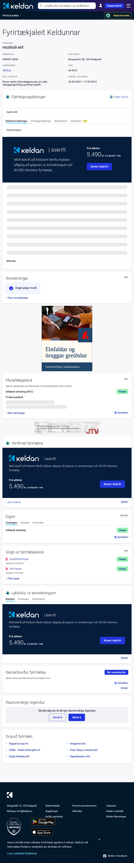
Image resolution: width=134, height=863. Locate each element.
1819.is (6, 70)
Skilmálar (77, 811)
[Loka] (53, 839)
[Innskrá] (100, 6)
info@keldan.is (24, 811)
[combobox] (70, 5)
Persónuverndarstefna (84, 805)
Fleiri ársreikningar (18, 297)
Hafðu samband (54, 816)
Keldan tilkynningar (116, 816)
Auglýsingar (51, 811)
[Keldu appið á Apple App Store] (43, 832)
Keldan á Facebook (117, 855)
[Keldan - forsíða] (29, 150)
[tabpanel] (67, 530)
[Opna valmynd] (128, 5)
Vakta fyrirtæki (121, 15)
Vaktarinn (111, 805)
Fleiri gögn (13, 578)
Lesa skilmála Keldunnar (22, 853)
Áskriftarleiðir (52, 805)
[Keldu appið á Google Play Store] (43, 821)
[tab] (16, 121)
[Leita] (41, 5)
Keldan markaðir (115, 811)
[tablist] (67, 122)
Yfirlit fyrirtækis (10, 15)
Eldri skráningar (16, 413)
